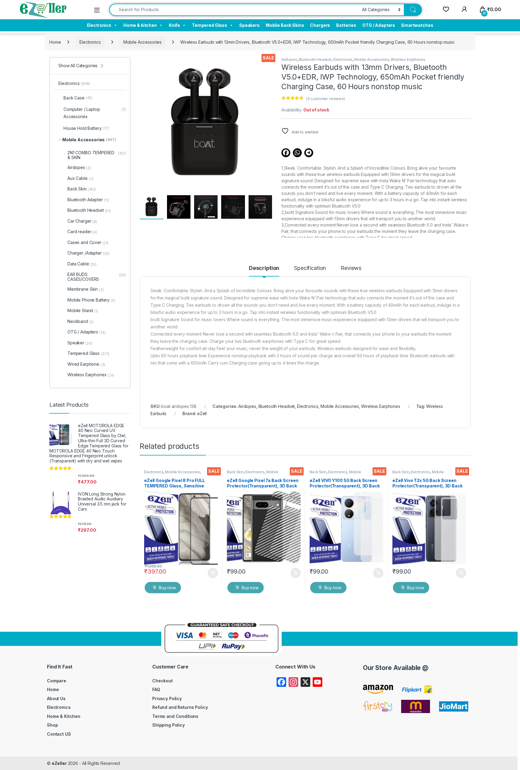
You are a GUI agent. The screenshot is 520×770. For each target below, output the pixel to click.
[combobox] (234, 10)
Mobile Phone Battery (91, 300)
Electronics (99, 25)
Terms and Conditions (175, 716)
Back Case (77, 97)
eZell (202, 413)
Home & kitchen (140, 25)
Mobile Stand (82, 310)
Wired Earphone (86, 364)
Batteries (346, 25)
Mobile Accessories (142, 42)
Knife (174, 25)
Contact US (59, 734)
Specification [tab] (310, 268)
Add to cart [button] (213, 573)
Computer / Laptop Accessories (94, 113)
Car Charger (82, 221)
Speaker (79, 343)
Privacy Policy (167, 698)
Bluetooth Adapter (88, 199)
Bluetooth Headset (315, 59)
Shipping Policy (168, 725)
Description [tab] (264, 268)
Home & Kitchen (63, 716)
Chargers (320, 25)
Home (55, 42)
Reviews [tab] (351, 268)
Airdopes (289, 59)
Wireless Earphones (408, 59)
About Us (56, 698)
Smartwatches (417, 25)
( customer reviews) (325, 98)
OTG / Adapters (378, 25)
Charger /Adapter (88, 253)
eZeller (59, 763)
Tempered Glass (209, 25)
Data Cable (82, 264)
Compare (56, 680)
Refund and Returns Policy (180, 707)
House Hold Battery (86, 128)
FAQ (156, 689)
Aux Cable (80, 178)
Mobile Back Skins (285, 25)
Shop (52, 725)
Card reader (82, 231)
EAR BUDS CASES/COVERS (96, 276)
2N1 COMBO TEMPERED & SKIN (96, 155)
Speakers (249, 25)
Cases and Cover (87, 242)
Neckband (80, 321)
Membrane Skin (85, 289)
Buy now (167, 587)
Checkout (162, 680)
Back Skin (235, 472)
